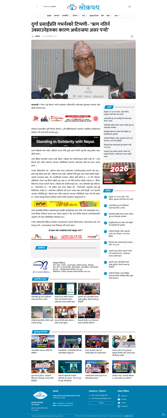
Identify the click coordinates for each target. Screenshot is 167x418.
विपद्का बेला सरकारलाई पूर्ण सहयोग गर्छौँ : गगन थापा (118, 146)
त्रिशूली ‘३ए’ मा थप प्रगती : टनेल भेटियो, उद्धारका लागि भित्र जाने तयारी (116, 113)
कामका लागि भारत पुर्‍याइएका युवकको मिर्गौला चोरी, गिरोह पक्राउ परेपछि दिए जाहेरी (123, 353)
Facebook (124, 396)
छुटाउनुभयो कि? (41, 332)
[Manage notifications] (163, 414)
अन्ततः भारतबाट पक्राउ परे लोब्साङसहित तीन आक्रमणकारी (95, 351)
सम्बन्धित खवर (40, 279)
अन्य (116, 16)
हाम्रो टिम (101, 403)
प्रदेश (107, 16)
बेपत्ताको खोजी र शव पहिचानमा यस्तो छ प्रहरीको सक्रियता (88, 321)
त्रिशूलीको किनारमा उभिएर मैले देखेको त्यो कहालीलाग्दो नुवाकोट (117, 133)
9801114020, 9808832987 (99, 395)
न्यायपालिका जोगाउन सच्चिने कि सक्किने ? (41, 351)
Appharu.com (129, 416)
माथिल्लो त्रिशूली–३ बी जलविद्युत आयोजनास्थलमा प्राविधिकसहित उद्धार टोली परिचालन (121, 276)
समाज (75, 16)
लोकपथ (37, 36)
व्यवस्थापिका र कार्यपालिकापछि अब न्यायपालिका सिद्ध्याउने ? (69, 351)
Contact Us (50, 416)
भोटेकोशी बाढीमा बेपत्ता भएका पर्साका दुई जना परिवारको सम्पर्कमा (119, 126)
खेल (102, 16)
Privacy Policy (58, 416)
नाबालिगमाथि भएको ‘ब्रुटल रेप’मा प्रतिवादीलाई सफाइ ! (96, 377)
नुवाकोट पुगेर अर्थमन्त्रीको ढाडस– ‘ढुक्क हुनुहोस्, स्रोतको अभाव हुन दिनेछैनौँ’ (88, 299)
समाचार (56, 16)
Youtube (123, 399)
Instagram (124, 406)
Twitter (123, 403)
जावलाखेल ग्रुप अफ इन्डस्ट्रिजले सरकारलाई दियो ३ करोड (41, 298)
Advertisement (42, 416)
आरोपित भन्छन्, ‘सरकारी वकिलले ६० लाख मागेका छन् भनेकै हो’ (123, 377)
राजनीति (65, 16)
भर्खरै (109, 107)
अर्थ (83, 16)
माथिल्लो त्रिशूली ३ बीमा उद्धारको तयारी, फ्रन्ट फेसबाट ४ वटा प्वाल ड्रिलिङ (118, 139)
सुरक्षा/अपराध (94, 16)
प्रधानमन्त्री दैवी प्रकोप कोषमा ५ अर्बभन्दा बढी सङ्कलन (64, 321)
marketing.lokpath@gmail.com (101, 398)
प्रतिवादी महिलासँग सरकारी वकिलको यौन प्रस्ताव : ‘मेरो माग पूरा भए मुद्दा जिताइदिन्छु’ (69, 378)
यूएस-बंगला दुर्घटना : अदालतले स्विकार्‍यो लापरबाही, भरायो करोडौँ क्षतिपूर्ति (42, 378)
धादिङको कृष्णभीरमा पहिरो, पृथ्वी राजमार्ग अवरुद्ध (42, 321)
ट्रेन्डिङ (108, 190)
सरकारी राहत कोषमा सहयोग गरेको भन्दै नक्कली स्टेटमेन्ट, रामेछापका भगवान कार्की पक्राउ (65, 299)
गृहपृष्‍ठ (49, 16)
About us (34, 416)
